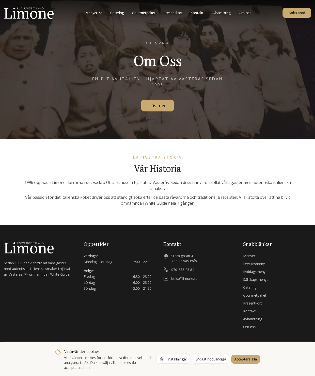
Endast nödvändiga (210, 359)
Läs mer (157, 105)
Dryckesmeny (254, 263)
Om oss (245, 12)
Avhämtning (221, 12)
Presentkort (173, 12)
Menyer (91, 12)
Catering (117, 12)
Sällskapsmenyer (256, 279)
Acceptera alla (245, 359)
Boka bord (296, 12)
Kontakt (197, 12)
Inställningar (177, 359)
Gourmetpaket (144, 12)
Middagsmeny (254, 271)
